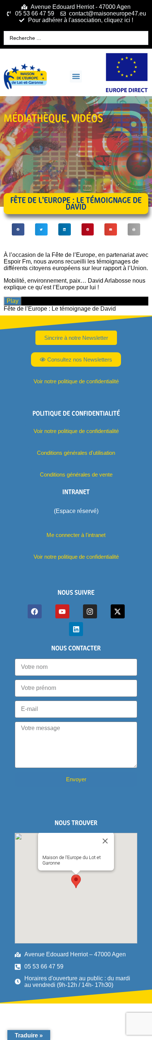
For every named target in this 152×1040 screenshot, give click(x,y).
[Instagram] (90, 611)
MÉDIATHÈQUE (35, 118)
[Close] (105, 841)
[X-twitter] (118, 611)
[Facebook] (35, 611)
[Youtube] (62, 611)
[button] (76, 76)
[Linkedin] (76, 629)
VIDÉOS (87, 118)
